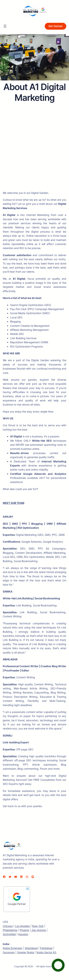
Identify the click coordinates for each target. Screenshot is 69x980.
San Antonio (38, 930)
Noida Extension (12, 948)
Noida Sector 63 (46, 952)
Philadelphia (10, 930)
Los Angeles (22, 926)
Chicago (8, 926)
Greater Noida (25, 952)
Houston (23, 934)
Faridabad (46, 948)
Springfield (9, 934)
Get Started (55, 26)
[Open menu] (5, 26)
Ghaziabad (31, 948)
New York (38, 926)
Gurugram (9, 952)
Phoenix (24, 930)
